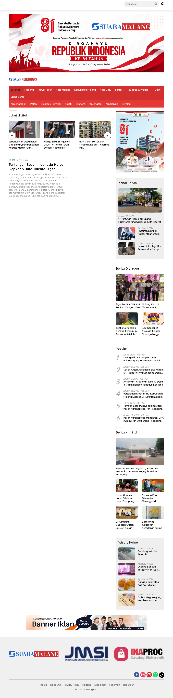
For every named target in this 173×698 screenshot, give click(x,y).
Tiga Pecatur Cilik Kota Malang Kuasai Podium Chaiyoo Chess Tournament (137, 306)
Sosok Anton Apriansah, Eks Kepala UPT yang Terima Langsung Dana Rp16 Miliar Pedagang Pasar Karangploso (143, 371)
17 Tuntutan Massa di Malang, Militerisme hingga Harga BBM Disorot (139, 220)
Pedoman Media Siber (121, 684)
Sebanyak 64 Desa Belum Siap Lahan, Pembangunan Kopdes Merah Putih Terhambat (24, 144)
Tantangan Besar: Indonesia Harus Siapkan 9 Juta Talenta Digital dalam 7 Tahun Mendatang (36, 168)
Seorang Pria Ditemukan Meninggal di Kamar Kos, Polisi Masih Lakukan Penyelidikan (152, 498)
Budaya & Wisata (138, 89)
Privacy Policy (71, 684)
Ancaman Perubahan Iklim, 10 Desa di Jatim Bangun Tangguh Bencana (143, 383)
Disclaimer (100, 684)
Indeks (43, 684)
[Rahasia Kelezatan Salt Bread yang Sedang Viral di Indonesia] (126, 584)
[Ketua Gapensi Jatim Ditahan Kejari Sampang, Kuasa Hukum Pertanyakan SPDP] (127, 485)
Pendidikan (112, 104)
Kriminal (126, 104)
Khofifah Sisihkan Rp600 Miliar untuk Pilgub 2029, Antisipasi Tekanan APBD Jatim (148, 232)
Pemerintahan (18, 104)
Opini (157, 89)
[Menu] (11, 4)
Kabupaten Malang (85, 89)
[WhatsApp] (155, 675)
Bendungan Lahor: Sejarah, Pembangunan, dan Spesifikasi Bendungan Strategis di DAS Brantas (150, 553)
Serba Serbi (17, 96)
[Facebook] (136, 675)
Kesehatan (96, 104)
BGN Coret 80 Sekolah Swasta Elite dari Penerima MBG (94, 144)
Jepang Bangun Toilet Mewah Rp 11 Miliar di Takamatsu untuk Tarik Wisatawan (149, 568)
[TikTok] (161, 675)
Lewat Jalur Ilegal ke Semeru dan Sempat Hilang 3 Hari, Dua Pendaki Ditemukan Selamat (149, 248)
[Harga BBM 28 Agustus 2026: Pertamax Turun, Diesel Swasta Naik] (60, 129)
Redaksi (86, 684)
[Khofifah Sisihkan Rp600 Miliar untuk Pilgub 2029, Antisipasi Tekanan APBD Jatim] (126, 233)
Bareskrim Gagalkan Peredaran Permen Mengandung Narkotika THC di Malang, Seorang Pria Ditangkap (152, 525)
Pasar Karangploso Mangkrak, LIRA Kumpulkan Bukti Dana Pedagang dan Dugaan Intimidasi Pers (143, 419)
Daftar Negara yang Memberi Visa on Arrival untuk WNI (149, 599)
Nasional (29, 89)
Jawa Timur (45, 89)
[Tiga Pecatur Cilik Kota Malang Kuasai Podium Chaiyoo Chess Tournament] (140, 287)
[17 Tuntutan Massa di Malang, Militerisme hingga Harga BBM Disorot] (140, 200)
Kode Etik (55, 684)
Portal (118, 89)
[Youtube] (149, 675)
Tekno (12, 159)
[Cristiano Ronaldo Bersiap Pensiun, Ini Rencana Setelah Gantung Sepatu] (127, 318)
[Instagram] (143, 675)
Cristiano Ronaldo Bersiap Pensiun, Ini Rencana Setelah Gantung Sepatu (126, 331)
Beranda (15, 89)
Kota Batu (105, 89)
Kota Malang (63, 89)
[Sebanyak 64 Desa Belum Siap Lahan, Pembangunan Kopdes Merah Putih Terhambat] (24, 129)
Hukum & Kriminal (51, 104)
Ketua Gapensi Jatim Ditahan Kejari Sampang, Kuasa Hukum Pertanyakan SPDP (126, 498)
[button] (156, 3)
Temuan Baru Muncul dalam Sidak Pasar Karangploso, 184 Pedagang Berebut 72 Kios (143, 407)
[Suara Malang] (23, 79)
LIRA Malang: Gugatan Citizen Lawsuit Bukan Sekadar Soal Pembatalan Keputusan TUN (125, 525)
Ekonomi (80, 104)
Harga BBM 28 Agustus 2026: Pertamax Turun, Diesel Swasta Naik (57, 144)
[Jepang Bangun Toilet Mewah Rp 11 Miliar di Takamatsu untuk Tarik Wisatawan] (126, 569)
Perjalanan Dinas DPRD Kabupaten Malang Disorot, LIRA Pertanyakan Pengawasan (143, 395)
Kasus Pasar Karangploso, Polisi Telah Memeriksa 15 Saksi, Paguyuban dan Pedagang (137, 471)
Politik (33, 104)
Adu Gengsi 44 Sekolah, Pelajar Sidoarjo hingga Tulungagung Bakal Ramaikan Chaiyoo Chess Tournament (153, 331)
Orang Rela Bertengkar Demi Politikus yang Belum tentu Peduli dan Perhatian (141, 359)
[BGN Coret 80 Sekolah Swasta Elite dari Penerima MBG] (95, 129)
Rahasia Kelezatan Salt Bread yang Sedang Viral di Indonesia (148, 584)
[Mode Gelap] (162, 4)
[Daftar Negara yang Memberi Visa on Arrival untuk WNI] (126, 600)
